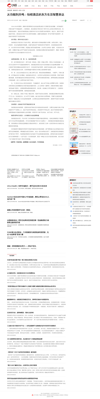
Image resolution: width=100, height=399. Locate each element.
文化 (47, 1)
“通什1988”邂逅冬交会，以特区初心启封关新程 (22, 365)
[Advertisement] (32, 164)
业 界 (19, 6)
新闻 (12, 1)
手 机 (52, 6)
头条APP (76, 1)
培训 (43, 1)
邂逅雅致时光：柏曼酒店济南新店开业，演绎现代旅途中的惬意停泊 (28, 299)
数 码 (45, 6)
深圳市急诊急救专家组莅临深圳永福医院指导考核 (22, 378)
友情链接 (61, 395)
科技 (26, 1)
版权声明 (53, 395)
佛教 (55, 1)
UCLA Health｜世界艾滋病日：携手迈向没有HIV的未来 (27, 186)
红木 (59, 1)
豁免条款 (57, 395)
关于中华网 (36, 395)
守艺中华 (51, 1)
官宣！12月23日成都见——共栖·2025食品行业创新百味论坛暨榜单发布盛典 (82, 54)
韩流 (62, 1)
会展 (72, 59)
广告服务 (40, 395)
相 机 (71, 6)
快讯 (20, 10)
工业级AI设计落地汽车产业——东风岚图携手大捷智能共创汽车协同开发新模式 (31, 326)
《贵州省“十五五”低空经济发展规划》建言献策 (21, 352)
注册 (88, 1)
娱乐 (36, 1)
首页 (9, 1)
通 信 (39, 6)
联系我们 (44, 395)
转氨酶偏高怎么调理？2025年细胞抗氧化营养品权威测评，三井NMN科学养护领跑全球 (82, 61)
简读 (66, 1)
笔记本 (65, 6)
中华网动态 (66, 395)
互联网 (26, 6)
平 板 (58, 6)
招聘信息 (49, 395)
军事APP (70, 1)
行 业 (33, 6)
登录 (91, 1)
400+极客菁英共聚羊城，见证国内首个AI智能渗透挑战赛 (24, 339)
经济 (33, 1)
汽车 (19, 1)
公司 (72, 52)
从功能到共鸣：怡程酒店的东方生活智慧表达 (21, 273)
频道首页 (15, 10)
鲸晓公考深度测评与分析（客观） (19, 210)
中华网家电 (12, 5)
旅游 (29, 1)
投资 (40, 1)
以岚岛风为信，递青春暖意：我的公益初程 (20, 312)
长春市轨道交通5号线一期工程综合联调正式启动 (22, 260)
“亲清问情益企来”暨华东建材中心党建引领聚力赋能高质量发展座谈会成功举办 (31, 286)
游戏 (22, 1)
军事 (16, 1)
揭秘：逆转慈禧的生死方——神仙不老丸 (21, 246)
